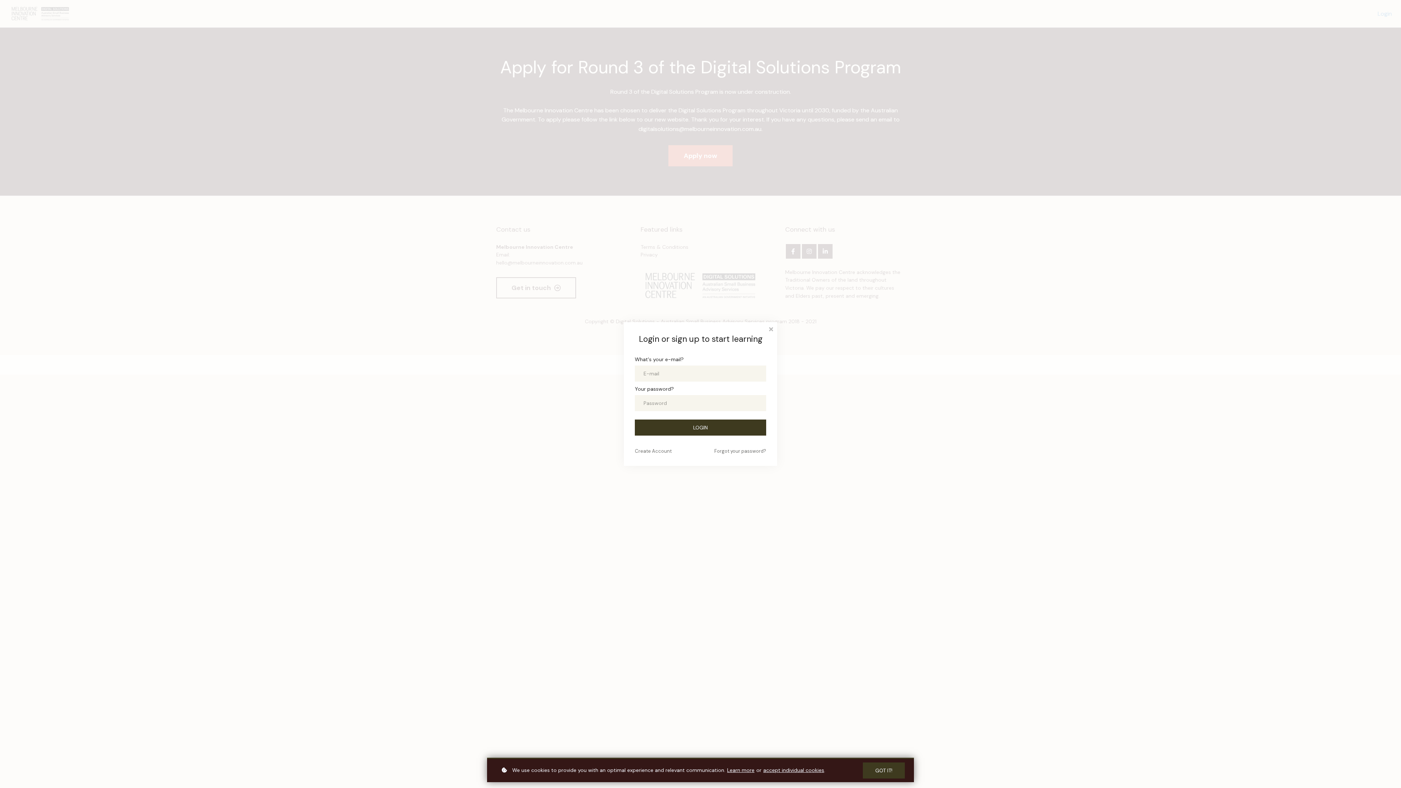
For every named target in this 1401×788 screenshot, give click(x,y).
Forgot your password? (740, 451)
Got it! (883, 770)
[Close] (771, 328)
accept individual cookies (793, 770)
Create (653, 451)
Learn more (740, 770)
